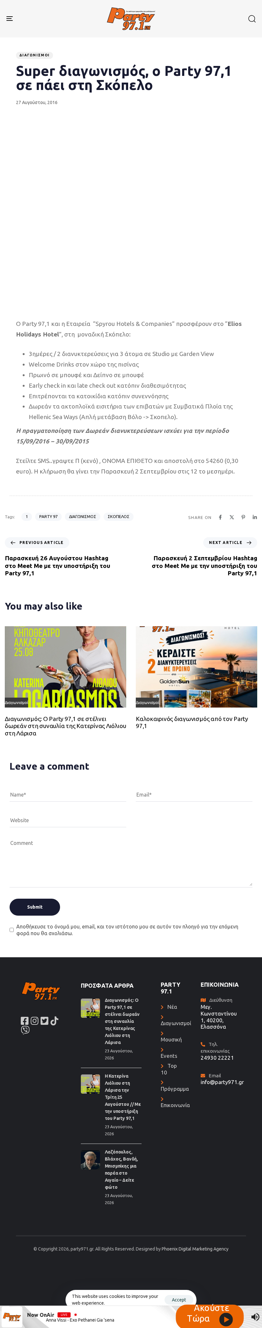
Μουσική (171, 1039)
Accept (179, 1299)
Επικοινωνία (175, 1105)
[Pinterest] (243, 517)
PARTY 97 (48, 516)
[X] (231, 517)
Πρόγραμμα (175, 1089)
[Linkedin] (254, 517)
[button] (252, 18)
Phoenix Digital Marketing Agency (195, 1248)
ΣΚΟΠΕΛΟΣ (118, 516)
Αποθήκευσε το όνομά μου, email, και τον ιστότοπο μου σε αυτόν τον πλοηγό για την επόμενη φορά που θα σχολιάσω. (127, 930)
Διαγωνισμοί (34, 55)
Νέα (172, 1007)
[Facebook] (220, 517)
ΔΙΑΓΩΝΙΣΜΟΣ (82, 516)
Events (169, 1056)
